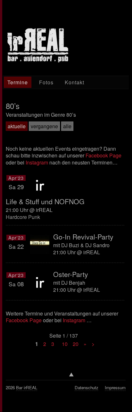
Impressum (115, 387)
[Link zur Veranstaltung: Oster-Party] (39, 282)
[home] (38, 45)
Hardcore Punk (23, 217)
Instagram (37, 162)
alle (67, 126)
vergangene (44, 126)
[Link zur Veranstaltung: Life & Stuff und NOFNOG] (39, 184)
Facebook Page (103, 155)
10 (65, 344)
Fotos (46, 82)
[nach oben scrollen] (65, 376)
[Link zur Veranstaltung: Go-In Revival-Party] (39, 244)
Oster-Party (70, 274)
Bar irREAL (26, 387)
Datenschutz (86, 387)
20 (75, 344)
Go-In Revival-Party (83, 236)
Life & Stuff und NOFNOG (45, 201)
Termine (17, 82)
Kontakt (74, 82)
